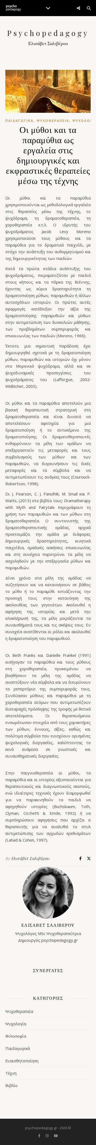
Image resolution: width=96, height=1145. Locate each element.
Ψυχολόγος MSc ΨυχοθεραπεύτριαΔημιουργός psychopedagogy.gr (48, 932)
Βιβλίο (11, 1085)
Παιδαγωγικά (19, 120)
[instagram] (47, 1135)
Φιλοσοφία (15, 1036)
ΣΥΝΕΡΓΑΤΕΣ (48, 970)
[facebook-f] (39, 1135)
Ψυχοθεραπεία (53, 120)
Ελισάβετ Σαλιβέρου (30, 858)
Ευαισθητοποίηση (21, 1060)
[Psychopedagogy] (13, 8)
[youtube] (56, 1135)
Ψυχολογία (15, 1023)
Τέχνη (11, 1073)
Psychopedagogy (48, 33)
